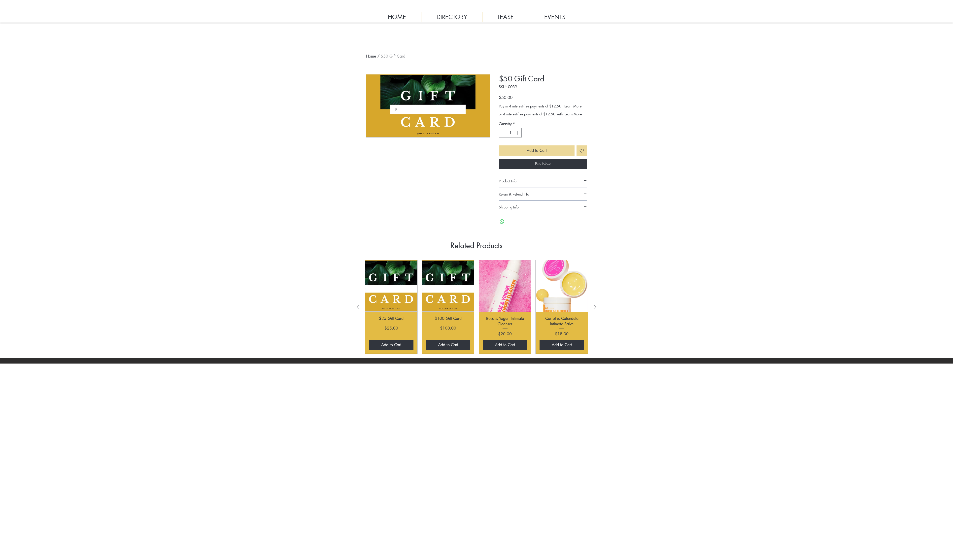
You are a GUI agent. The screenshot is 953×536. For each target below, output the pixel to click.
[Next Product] (595, 317)
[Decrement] (503, 142)
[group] (476, 316)
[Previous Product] (358, 317)
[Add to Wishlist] (582, 160)
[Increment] (517, 142)
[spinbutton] (510, 142)
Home (371, 56)
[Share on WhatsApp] (502, 231)
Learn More (540, 111)
